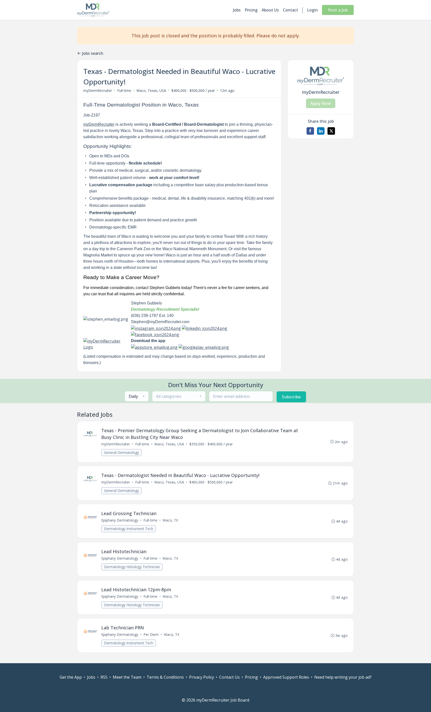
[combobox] (136, 396)
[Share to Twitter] (331, 131)
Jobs (237, 10)
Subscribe (291, 397)
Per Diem (151, 634)
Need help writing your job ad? (343, 677)
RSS (104, 677)
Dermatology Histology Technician (132, 566)
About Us (270, 10)
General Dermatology (121, 452)
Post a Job (338, 10)
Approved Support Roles (286, 677)
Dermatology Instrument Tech (128, 528)
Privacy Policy (201, 677)
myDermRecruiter (97, 90)
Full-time (124, 90)
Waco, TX (170, 520)
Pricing (251, 10)
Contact (290, 10)
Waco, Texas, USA (151, 90)
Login (312, 10)
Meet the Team (127, 677)
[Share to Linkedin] (320, 131)
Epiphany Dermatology (119, 520)
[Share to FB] (310, 131)
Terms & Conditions (165, 677)
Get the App (71, 677)
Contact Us (229, 677)
